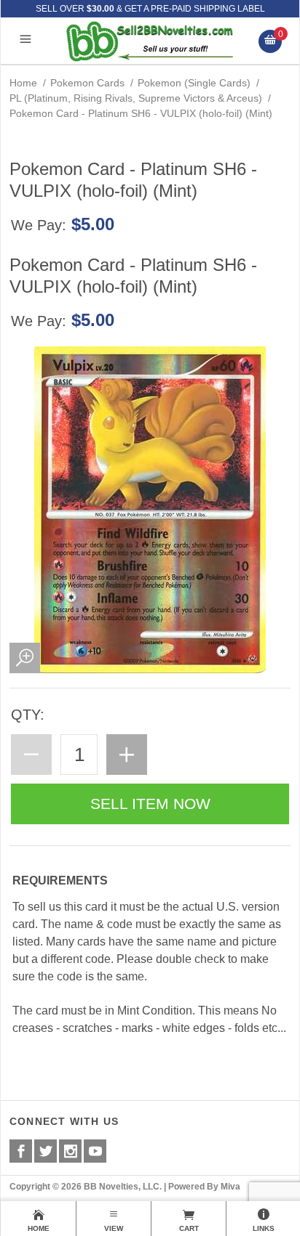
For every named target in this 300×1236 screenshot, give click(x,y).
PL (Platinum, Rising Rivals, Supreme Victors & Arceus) (135, 98)
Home (23, 83)
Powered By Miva (204, 1187)
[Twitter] (45, 1151)
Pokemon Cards (87, 83)
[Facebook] (20, 1151)
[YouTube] (95, 1151)
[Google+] (70, 1151)
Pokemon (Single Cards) (194, 83)
